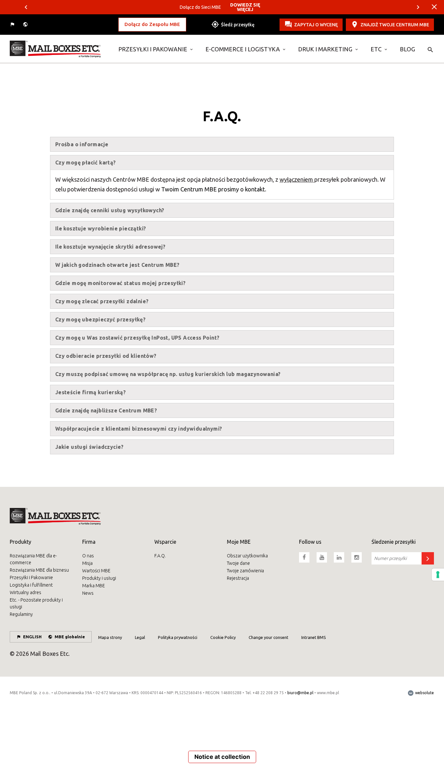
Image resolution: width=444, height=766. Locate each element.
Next (418, 7)
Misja (87, 563)
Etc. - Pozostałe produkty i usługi (36, 603)
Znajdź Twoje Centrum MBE (394, 24)
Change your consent (268, 637)
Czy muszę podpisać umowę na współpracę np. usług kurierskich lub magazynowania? (168, 374)
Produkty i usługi (99, 578)
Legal (140, 637)
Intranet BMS (313, 637)
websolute (424, 693)
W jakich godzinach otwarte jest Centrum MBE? (117, 265)
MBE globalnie (70, 636)
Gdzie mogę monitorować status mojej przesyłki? (120, 283)
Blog (407, 49)
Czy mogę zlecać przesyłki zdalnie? (102, 301)
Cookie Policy (223, 637)
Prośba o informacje (82, 144)
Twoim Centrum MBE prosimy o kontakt (213, 189)
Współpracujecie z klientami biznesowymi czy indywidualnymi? (138, 429)
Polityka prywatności (177, 637)
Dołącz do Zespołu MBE (152, 24)
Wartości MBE (96, 570)
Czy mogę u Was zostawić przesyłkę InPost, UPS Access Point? (137, 338)
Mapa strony (110, 637)
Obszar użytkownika (247, 555)
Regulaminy (21, 614)
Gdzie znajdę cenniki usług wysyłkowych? (109, 210)
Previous (26, 7)
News (88, 593)
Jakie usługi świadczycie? (89, 447)
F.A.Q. (160, 555)
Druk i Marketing (325, 49)
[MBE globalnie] (26, 24)
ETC (376, 49)
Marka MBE (93, 585)
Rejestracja (238, 578)
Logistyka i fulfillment (31, 585)
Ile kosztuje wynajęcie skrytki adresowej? (110, 247)
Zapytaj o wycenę (316, 24)
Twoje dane (238, 563)
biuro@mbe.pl (300, 693)
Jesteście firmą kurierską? (90, 392)
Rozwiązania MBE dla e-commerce (33, 559)
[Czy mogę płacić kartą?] (59, 49)
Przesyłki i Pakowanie (152, 49)
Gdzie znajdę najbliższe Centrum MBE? (106, 410)
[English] (13, 24)
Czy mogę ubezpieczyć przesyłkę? (100, 319)
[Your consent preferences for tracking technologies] (438, 574)
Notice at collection (222, 756)
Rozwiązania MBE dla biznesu (39, 570)
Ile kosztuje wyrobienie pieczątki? (100, 228)
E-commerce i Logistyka (242, 49)
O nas (88, 555)
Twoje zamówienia (245, 570)
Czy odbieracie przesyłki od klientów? (106, 356)
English (32, 636)
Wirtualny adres (25, 592)
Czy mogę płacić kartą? (85, 162)
